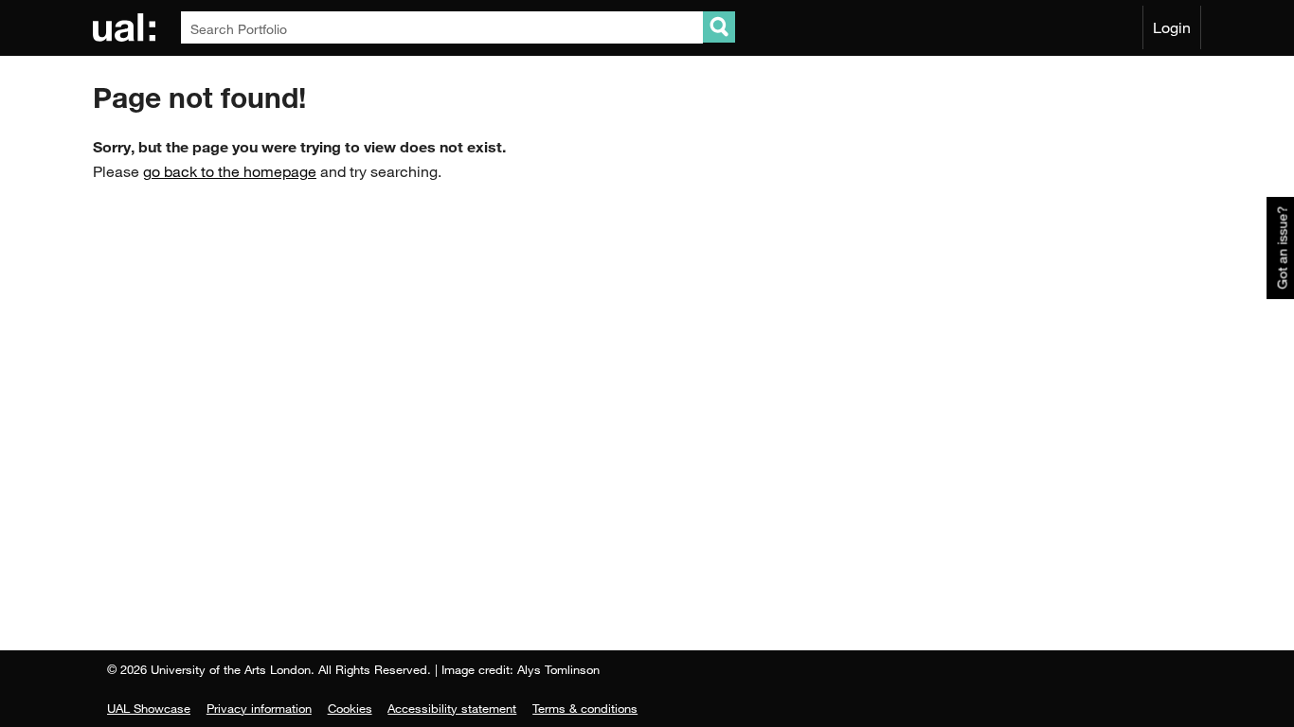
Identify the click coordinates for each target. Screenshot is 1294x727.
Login (1172, 27)
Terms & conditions (585, 708)
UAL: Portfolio (127, 27)
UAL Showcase (148, 708)
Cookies (350, 708)
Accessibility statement (451, 708)
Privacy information (259, 708)
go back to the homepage (229, 171)
